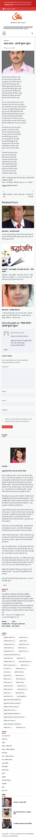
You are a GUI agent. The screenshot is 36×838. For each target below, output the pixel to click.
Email (4, 400)
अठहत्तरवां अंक (23, 637)
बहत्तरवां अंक (7, 693)
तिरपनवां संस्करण (20, 679)
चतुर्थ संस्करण (21, 658)
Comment (5, 366)
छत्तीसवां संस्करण (21, 669)
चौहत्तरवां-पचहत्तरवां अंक (10, 665)
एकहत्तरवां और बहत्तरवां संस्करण (12, 655)
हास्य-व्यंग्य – (5, 791)
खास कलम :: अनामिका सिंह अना (11, 310)
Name (4, 391)
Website (4, 410)
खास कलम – (5, 753)
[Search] (32, 33)
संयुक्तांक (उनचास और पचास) (11, 707)
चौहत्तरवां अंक (25, 665)
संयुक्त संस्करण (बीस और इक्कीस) (12, 700)
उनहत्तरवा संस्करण (9, 651)
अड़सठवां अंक (23, 641)
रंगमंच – (4, 773)
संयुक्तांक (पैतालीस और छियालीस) (12, 714)
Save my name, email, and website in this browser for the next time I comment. (18, 420)
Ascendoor (30, 833)
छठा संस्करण (8, 669)
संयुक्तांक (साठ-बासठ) (10, 720)
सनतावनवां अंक (20, 727)
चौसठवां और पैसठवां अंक (25, 662)
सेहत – (3, 787)
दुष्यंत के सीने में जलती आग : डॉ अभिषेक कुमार (22, 802)
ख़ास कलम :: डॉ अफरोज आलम (10, 231)
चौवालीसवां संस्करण (9, 662)
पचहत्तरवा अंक (20, 682)
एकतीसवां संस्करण (12, 185)
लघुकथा (4, 777)
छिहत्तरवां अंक (8, 679)
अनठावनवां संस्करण (9, 644)
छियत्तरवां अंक (7, 675)
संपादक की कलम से (6, 780)
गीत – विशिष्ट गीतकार (7, 760)
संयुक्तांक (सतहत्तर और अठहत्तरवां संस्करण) (14, 717)
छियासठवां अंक (19, 675)
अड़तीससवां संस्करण (9, 641)
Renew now (9, 4)
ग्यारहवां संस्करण (8, 658)
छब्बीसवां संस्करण (19, 672)
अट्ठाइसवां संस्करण (9, 637)
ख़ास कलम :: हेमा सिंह (18, 823)
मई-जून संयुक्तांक (21, 696)
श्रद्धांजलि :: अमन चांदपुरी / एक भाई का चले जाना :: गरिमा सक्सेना (18, 270)
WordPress (14, 836)
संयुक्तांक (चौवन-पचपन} (10, 710)
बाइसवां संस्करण (20, 693)
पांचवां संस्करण (21, 686)
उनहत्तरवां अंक (22, 648)
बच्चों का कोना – (6, 770)
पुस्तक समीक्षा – (5, 763)
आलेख (3, 742)
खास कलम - (7, 40)
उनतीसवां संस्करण (24, 644)
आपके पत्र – (5, 739)
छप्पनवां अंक (7, 672)
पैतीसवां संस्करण (8, 689)
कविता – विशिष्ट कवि (7, 746)
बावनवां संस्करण (8, 696)
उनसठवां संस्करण (9, 648)
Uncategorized (6, 736)
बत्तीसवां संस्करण (22, 689)
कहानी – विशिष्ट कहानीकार (8, 749)
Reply (6, 349)
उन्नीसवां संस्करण (23, 651)
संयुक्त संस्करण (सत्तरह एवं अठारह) (12, 703)
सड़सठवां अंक (8, 727)
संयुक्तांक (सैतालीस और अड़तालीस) (12, 724)
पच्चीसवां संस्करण (8, 686)
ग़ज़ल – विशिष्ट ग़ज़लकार (8, 756)
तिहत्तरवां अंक (8, 682)
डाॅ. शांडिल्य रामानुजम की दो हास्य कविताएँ (23, 813)
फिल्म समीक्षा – (5, 766)
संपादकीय (4, 784)
